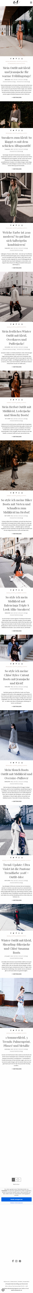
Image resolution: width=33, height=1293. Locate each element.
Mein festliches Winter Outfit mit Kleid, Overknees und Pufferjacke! (16, 337)
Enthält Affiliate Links (20, 79)
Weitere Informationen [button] (16, 1203)
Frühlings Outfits (15, 61)
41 (11, 880)
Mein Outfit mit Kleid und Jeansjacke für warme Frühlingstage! (16, 72)
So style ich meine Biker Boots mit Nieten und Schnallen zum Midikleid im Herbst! (16, 506)
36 (11, 248)
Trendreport (16, 860)
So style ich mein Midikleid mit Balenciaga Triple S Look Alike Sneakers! (16, 603)
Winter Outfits (21, 327)
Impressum (6, 1281)
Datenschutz (14, 1281)
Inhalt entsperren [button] (16, 1199)
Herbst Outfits (11, 402)
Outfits (24, 61)
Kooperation (26, 1281)
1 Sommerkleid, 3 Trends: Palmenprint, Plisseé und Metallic (16, 1041)
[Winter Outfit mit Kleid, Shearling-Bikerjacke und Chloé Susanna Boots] (16, 917)
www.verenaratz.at (16, 1290)
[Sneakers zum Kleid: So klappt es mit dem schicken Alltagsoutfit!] (16, 114)
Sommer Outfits (21, 593)
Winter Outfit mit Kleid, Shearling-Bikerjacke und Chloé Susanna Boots (16, 946)
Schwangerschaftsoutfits (16, 63)
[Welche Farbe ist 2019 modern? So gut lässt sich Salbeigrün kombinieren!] (16, 198)
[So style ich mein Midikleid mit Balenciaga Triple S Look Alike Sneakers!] (16, 562)
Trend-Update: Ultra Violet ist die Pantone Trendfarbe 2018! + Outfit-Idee (16, 871)
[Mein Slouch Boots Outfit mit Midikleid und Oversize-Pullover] (16, 735)
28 (11, 149)
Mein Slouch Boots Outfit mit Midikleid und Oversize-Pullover (16, 774)
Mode (7, 61)
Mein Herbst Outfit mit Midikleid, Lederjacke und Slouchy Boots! (16, 411)
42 (11, 956)
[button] (31, 2)
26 (11, 516)
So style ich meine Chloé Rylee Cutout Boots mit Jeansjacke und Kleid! (16, 677)
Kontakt (20, 1281)
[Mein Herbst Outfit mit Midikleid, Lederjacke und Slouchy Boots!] (16, 384)
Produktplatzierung (23, 81)
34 (11, 1049)
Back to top (16, 1184)
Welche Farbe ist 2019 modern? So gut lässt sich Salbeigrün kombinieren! (16, 238)
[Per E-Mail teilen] (22, 59)
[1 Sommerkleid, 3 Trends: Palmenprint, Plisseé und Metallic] (16, 1003)
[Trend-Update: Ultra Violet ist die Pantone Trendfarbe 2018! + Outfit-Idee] (16, 830)
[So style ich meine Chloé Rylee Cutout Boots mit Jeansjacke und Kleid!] (16, 648)
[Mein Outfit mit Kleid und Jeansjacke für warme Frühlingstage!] (16, 31)
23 (11, 347)
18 (11, 686)
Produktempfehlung (8, 81)
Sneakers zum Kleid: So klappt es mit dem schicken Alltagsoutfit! (16, 142)
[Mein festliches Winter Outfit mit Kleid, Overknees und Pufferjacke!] (16, 297)
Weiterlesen (17, 97)
